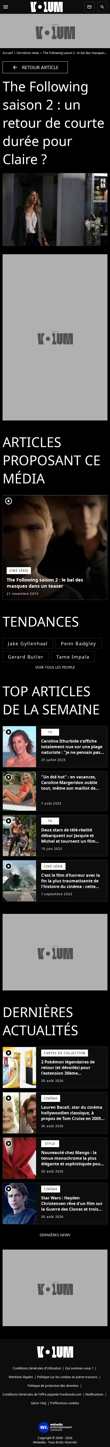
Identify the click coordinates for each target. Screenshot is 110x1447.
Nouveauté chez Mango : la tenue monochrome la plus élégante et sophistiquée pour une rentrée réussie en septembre (71, 1164)
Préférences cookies (64, 1403)
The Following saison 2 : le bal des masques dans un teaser (45, 583)
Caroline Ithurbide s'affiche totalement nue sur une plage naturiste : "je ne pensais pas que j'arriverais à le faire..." (71, 749)
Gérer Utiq (38, 1403)
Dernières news (28, 53)
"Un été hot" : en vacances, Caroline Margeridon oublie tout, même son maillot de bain (69, 785)
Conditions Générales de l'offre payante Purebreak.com (42, 1394)
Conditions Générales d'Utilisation (37, 1368)
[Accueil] (46, 7)
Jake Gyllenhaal (28, 643)
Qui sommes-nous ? (79, 1368)
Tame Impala (73, 657)
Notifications (94, 1394)
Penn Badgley (78, 643)
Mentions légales (21, 1377)
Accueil (8, 53)
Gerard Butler (25, 657)
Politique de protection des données (53, 1385)
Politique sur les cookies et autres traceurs (67, 1377)
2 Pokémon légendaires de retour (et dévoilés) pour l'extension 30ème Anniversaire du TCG (68, 1070)
